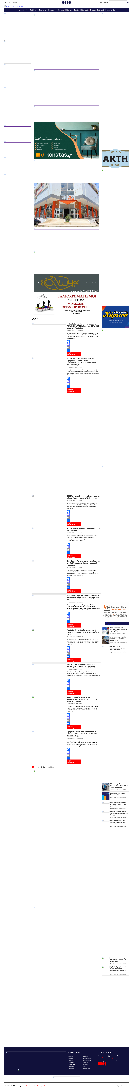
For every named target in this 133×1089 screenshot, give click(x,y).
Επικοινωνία (110, 10)
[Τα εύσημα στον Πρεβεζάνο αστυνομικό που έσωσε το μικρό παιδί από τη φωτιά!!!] (105, 958)
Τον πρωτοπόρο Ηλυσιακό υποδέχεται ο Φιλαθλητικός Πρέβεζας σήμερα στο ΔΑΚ (83, 597)
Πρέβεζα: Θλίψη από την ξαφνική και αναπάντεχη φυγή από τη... (117, 822)
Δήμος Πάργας (87, 1058)
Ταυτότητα (29, 1086)
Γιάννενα (85, 1064)
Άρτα (84, 1066)
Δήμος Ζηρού (87, 1060)
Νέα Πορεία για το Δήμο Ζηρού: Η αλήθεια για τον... (118, 794)
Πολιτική (68, 10)
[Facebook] (83, 341)
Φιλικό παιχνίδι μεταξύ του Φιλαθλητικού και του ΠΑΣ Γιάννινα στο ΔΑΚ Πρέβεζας (82, 699)
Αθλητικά (60, 10)
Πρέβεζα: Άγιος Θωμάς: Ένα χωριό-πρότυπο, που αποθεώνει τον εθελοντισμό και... (118, 969)
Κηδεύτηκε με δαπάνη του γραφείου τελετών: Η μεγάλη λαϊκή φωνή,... (119, 813)
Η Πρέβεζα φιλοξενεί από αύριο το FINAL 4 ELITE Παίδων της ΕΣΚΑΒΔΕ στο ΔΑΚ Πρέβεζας (83, 326)
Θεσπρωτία (86, 1068)
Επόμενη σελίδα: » (47, 767)
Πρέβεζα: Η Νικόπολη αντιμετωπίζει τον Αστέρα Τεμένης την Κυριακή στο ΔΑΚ (83, 632)
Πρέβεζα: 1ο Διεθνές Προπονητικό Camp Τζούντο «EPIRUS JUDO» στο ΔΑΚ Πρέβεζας (82, 733)
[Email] (83, 347)
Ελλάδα (76, 10)
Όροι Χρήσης (38, 1086)
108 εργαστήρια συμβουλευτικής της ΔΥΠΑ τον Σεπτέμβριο (118, 648)
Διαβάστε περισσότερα (71, 353)
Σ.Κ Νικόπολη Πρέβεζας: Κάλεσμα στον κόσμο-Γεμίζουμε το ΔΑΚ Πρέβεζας (83, 497)
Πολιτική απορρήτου (48, 1086)
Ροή (27, 10)
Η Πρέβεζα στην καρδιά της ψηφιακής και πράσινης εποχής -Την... (118, 638)
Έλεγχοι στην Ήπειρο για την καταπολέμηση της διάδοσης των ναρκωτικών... (119, 785)
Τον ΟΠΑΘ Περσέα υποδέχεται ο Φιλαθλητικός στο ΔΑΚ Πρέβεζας (81, 665)
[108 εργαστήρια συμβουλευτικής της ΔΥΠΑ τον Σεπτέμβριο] (105, 647)
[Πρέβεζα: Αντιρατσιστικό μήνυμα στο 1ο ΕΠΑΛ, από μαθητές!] (105, 803)
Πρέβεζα (33, 10)
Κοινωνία (42, 10)
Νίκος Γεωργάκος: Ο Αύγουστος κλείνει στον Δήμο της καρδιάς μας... (119, 629)
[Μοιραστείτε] (83, 350)
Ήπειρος (51, 10)
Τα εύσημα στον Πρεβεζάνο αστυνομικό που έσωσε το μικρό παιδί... (118, 959)
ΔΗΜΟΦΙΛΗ (109, 624)
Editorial (100, 10)
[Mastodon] (83, 344)
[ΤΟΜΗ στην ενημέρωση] (14, 6)
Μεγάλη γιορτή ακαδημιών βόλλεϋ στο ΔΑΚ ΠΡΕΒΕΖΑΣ (83, 529)
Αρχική (21, 10)
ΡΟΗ (107, 623)
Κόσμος (93, 10)
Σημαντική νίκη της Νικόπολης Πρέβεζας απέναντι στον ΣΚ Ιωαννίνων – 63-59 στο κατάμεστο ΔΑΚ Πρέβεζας (81, 361)
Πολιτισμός (84, 10)
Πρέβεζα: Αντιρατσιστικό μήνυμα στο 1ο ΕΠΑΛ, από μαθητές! (118, 804)
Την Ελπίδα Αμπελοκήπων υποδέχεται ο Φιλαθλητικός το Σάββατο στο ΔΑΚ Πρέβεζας (83, 563)
